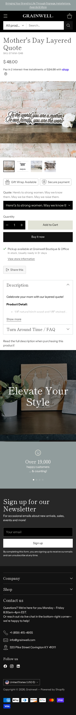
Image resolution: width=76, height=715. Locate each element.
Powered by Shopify (53, 689)
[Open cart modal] (69, 16)
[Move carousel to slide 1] (33, 479)
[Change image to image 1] (9, 166)
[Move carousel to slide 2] (36, 479)
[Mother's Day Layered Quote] (38, 119)
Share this (16, 270)
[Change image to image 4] (50, 166)
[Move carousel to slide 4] (42, 479)
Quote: (32, 195)
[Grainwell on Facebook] (5, 667)
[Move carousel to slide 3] (39, 479)
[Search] (68, 25)
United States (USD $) (22, 682)
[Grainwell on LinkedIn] (18, 667)
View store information (21, 258)
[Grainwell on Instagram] (11, 667)
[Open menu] (5, 16)
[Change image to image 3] (36, 166)
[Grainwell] (38, 16)
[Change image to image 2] (22, 166)
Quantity (8, 216)
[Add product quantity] (21, 225)
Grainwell (32, 689)
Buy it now (38, 237)
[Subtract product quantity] (7, 225)
